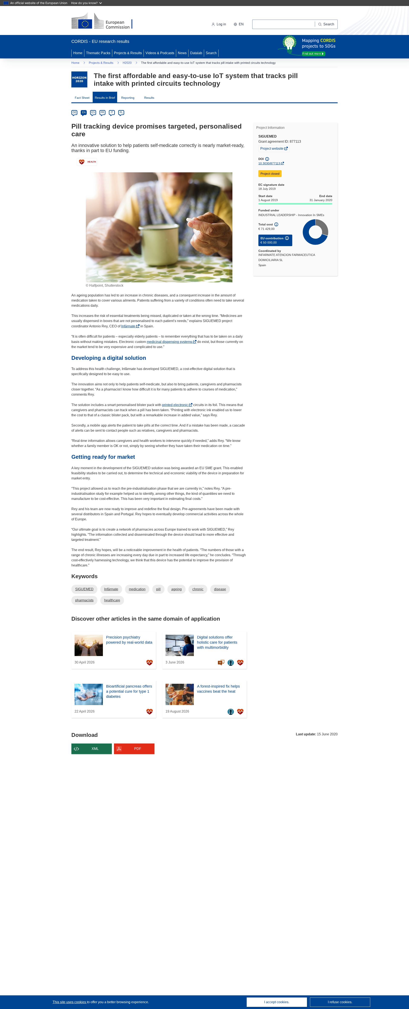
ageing (176, 589)
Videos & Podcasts (159, 53)
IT (112, 112)
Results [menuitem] (149, 97)
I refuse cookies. (340, 1002)
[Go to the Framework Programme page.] (79, 79)
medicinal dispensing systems (170, 342)
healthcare (112, 600)
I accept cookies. (276, 1002)
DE (74, 112)
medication (137, 589)
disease (220, 589)
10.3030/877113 (269, 163)
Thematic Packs (98, 53)
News (182, 53)
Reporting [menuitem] (127, 97)
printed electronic (176, 405)
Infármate (129, 326)
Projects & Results (128, 53)
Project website (272, 149)
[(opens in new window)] (105, 21)
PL (121, 112)
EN (84, 112)
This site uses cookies (70, 1002)
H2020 (127, 62)
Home (77, 53)
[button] (238, 24)
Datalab (196, 53)
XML (95, 749)
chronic (197, 589)
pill (158, 589)
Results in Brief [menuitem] (105, 97)
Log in (221, 24)
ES (93, 112)
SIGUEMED (84, 589)
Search (211, 53)
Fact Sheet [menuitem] (82, 97)
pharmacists (84, 600)
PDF (137, 749)
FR (102, 112)
